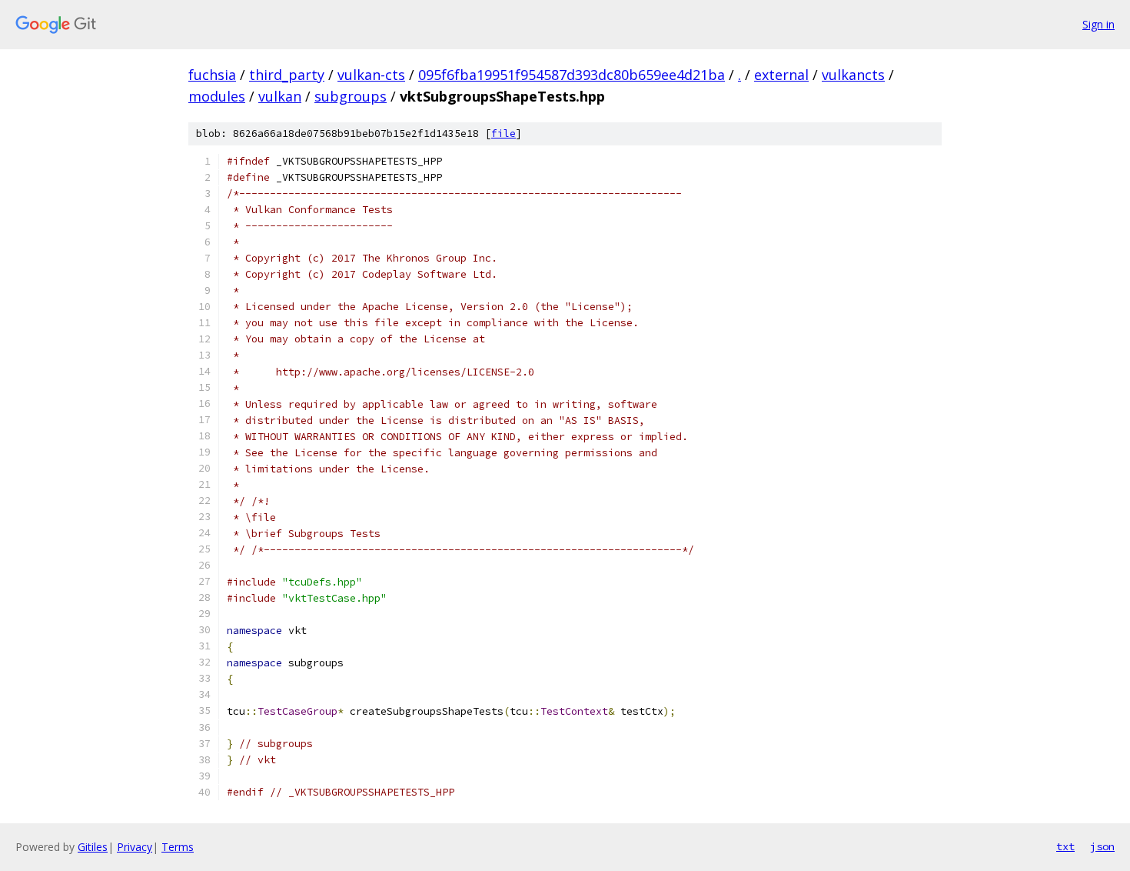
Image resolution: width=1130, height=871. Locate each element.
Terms (177, 846)
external (781, 74)
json (1102, 846)
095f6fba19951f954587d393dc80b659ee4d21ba (571, 74)
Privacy (134, 846)
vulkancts (853, 74)
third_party (286, 74)
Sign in (1098, 24)
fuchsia (212, 74)
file (503, 133)
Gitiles (93, 846)
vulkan (279, 96)
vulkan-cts (371, 74)
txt (1065, 846)
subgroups (350, 96)
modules (216, 96)
